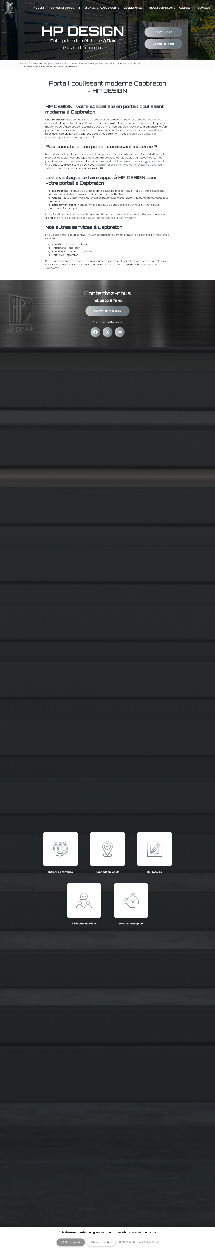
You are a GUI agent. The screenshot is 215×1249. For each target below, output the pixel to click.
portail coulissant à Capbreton (145, 119)
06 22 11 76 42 (163, 32)
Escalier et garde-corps (102, 8)
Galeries (184, 8)
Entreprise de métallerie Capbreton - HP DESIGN (115, 63)
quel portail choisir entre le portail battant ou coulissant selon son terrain (104, 166)
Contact (204, 8)
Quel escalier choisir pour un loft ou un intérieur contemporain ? (100, 218)
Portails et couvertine (64, 8)
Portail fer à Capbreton (66, 248)
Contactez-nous (163, 44)
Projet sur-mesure (162, 8)
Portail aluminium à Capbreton (71, 244)
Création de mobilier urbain (138, 214)
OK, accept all (72, 1242)
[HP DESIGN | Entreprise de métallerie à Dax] (9, 8)
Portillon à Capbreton (65, 255)
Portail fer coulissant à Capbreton (72, 251)
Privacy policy (150, 1242)
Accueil (39, 8)
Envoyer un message (107, 311)
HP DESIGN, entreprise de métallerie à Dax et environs (59, 63)
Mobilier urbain (133, 8)
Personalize (128, 1242)
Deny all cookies (102, 1242)
